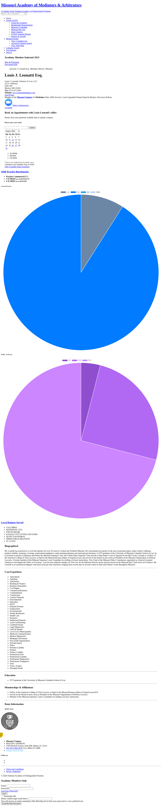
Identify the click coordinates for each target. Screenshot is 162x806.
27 (16, 145)
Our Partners (11, 50)
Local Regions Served (12, 522)
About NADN (12, 20)
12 (13, 140)
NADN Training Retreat (21, 34)
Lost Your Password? (9, 791)
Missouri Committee (19, 27)
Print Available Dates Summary (17, 167)
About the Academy (19, 23)
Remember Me (10, 796)
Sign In (9, 52)
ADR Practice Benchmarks (15, 171)
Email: (3, 786)
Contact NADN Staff (14, 750)
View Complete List (19, 41)
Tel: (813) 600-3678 (14, 748)
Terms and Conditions (15, 769)
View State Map (17, 46)
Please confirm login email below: (14, 798)
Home (8, 18)
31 (6, 148)
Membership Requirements (22, 25)
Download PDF (11, 64)
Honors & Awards (18, 36)
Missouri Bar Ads (18, 30)
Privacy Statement (13, 771)
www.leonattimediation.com (24, 93)
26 (13, 145)
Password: (5, 788)
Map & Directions (12, 62)
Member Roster (12, 39)
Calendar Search (12, 48)
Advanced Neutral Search (21, 43)
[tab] (81, 171)
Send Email (9, 95)
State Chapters (17, 32)
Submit (32, 128)
